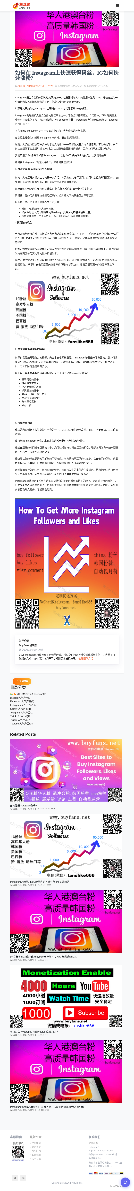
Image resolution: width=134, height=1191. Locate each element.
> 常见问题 (35, 1151)
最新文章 (36, 1137)
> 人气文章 (35, 1158)
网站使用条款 (117, 1186)
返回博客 (23, 681)
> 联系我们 (35, 1155)
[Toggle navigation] (117, 5)
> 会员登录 (35, 1147)
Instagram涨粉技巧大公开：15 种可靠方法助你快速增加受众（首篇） (47, 1106)
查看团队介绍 (85, 658)
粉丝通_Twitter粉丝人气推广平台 (35, 85)
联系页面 (93, 1143)
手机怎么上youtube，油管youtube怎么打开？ (34, 1031)
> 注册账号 (35, 1143)
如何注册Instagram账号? (23, 805)
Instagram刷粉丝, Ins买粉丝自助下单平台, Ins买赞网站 (39, 881)
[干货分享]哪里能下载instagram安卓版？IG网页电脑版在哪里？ (44, 956)
